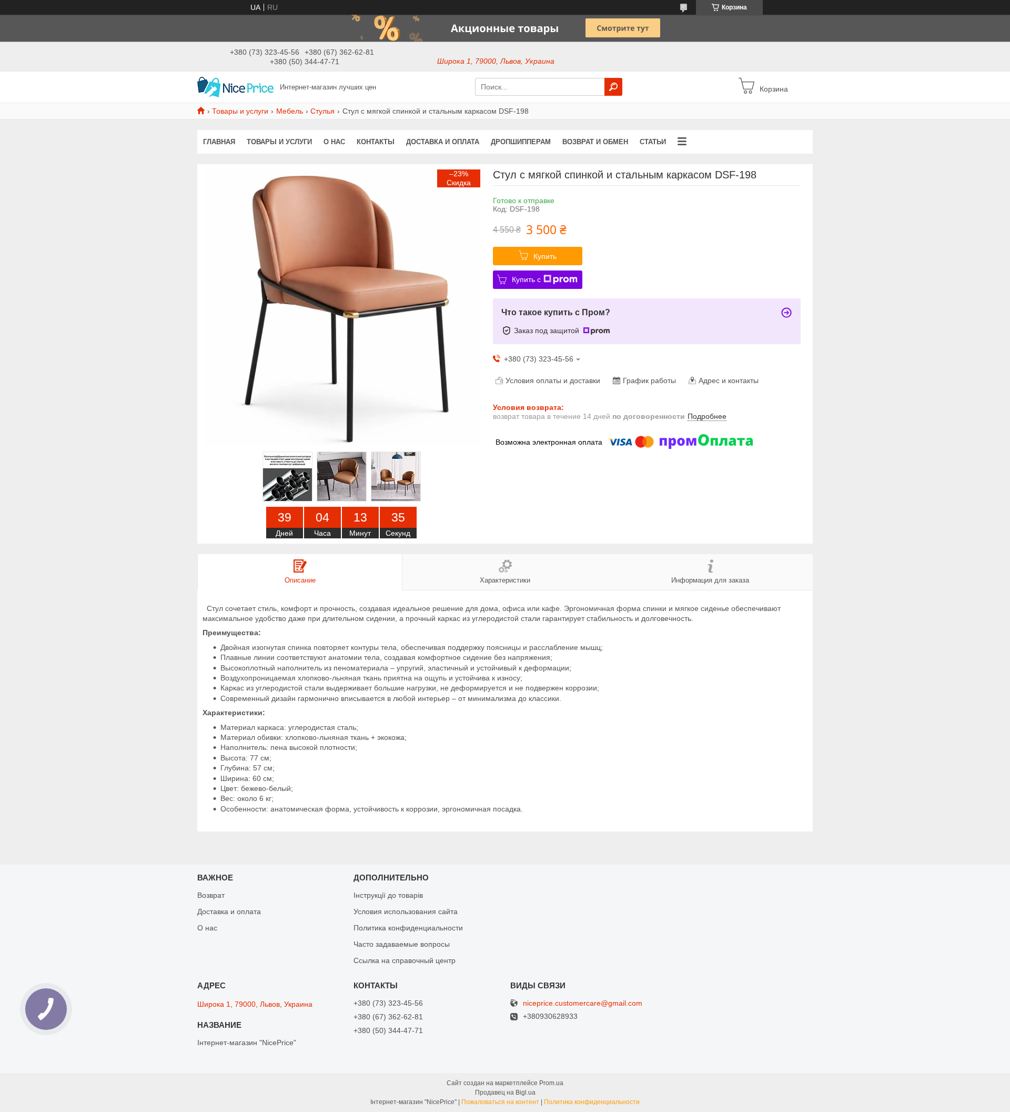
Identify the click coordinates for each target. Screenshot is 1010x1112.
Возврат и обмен (595, 142)
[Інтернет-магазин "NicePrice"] (235, 86)
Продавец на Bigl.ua (505, 1092)
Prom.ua (551, 1083)
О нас (334, 142)
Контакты (376, 142)
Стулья (322, 111)
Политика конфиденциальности (408, 928)
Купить (545, 256)
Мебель (289, 111)
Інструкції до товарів (388, 895)
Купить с (526, 279)
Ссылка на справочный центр (405, 960)
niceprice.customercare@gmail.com (582, 1003)
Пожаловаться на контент (500, 1102)
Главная (219, 142)
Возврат (211, 895)
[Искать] (613, 87)
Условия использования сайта (406, 911)
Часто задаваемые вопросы (402, 944)
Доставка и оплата (442, 142)
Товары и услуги (240, 111)
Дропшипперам (521, 142)
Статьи (653, 142)
